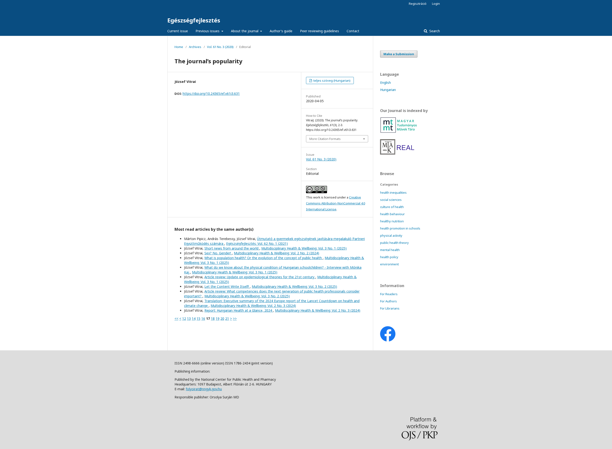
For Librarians (389, 308)
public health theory (394, 243)
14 (194, 318)
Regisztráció (417, 3)
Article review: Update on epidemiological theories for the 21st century (259, 277)
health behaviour (392, 214)
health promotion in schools (400, 228)
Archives (195, 47)
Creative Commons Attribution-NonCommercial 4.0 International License (335, 203)
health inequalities (393, 192)
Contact (353, 31)
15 (198, 318)
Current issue (177, 31)
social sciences (391, 200)
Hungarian (388, 89)
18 (213, 318)
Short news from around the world (231, 248)
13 (189, 318)
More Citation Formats (325, 139)
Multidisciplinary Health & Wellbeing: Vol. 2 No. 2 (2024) (276, 253)
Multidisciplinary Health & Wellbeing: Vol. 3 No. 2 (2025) (294, 286)
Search (434, 31)
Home (179, 47)
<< (176, 318)
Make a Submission (398, 54)
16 (203, 318)
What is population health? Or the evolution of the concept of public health (263, 258)
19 (217, 318)
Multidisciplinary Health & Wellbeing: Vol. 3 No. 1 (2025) (304, 248)
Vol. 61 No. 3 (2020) (220, 47)
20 (222, 318)
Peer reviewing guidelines (319, 31)
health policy (389, 257)
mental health (390, 250)
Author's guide (281, 31)
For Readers (389, 294)
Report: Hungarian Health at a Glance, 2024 (238, 310)
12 (184, 318)
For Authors (388, 301)
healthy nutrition (392, 221)
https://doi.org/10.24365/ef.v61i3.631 (211, 93)
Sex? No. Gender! (218, 253)
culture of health (392, 207)
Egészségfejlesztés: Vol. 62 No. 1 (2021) (257, 243)
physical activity (391, 235)
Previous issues (208, 31)
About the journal (245, 31)
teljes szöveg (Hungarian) (331, 80)
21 (227, 318)
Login (436, 3)
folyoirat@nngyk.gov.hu (204, 389)
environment (389, 264)
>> (235, 318)
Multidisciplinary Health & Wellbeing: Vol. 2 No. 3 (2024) (253, 305)
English (385, 82)
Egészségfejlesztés (193, 20)
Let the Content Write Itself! (227, 286)
